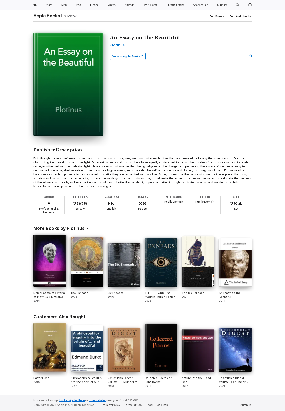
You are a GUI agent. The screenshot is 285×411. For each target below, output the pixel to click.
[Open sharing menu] (250, 56)
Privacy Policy (111, 405)
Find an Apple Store (72, 400)
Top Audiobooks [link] (240, 16)
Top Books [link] (216, 16)
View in (126, 56)
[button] (237, 5)
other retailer (97, 400)
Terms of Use (133, 405)
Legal (149, 405)
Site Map (162, 405)
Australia (246, 405)
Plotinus (117, 45)
